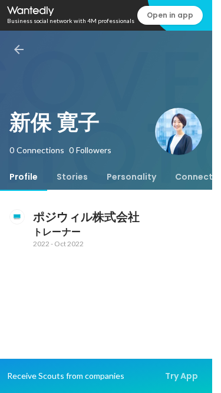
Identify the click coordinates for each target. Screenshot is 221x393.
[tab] (23, 177)
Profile (23, 177)
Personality (131, 177)
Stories (72, 177)
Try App (181, 376)
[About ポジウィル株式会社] (16, 216)
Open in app (170, 15)
